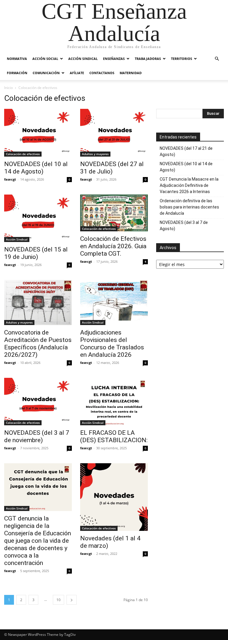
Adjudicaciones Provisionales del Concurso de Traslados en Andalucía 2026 (112, 343)
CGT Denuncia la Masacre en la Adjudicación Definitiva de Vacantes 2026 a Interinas (189, 185)
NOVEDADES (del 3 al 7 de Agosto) (184, 225)
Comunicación (46, 73)
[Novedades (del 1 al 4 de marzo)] (114, 497)
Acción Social (45, 58)
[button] (217, 59)
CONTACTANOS (101, 73)
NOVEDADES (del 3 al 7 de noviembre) (36, 436)
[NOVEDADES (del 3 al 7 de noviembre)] (38, 402)
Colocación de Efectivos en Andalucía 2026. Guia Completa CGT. (113, 246)
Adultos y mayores (95, 154)
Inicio (8, 87)
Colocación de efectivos (23, 154)
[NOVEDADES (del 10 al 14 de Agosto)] (38, 133)
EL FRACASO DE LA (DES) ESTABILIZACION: (114, 436)
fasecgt (10, 179)
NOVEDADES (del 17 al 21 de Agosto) (186, 151)
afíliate (77, 73)
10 (58, 599)
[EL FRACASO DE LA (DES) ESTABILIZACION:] (114, 402)
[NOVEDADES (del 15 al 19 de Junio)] (38, 218)
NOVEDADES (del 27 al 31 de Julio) (112, 167)
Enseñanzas (114, 58)
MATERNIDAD (131, 73)
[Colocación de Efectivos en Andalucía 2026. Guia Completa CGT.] (114, 213)
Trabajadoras (148, 58)
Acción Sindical (83, 58)
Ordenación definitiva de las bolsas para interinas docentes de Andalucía (189, 207)
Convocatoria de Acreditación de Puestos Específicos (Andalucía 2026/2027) (38, 343)
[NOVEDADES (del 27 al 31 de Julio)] (114, 133)
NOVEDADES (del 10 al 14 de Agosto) (36, 167)
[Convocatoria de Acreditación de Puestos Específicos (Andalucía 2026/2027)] (38, 302)
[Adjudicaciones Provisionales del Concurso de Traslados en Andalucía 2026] (114, 302)
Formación (17, 73)
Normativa (17, 58)
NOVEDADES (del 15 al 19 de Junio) (36, 253)
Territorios (181, 58)
